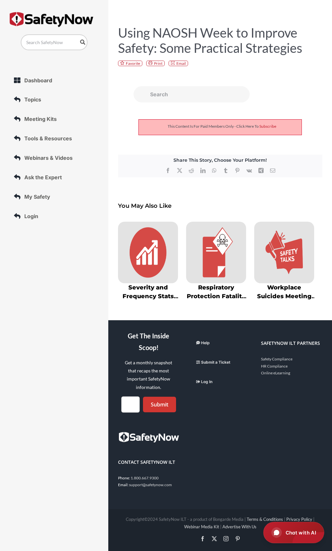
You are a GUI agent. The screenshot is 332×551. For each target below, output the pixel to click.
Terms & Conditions (265, 519)
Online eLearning (275, 372)
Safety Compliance (276, 359)
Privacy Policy (299, 519)
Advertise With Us (239, 526)
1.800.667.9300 (145, 477)
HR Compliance (274, 366)
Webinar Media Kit (201, 526)
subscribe (267, 126)
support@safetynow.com (150, 484)
